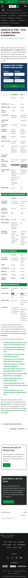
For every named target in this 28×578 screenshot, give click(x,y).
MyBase (2, 1)
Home (5, 542)
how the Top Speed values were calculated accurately (13, 410)
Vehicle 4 (17, 78)
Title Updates (5, 13)
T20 (22, 94)
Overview (11, 10)
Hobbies (20, 18)
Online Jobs (5, 23)
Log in (9, 1)
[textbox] (14, 519)
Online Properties (15, 23)
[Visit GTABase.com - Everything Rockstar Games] (13, 566)
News (10, 542)
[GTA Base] (14, 6)
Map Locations (15, 13)
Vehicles (24, 13)
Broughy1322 (5, 404)
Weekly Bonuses (6, 25)
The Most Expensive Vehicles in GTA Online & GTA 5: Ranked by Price (14, 349)
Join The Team (8, 502)
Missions (4, 18)
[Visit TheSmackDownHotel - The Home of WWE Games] (5, 566)
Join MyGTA (22, 2)
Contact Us (9, 571)
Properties (5, 20)
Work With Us (16, 573)
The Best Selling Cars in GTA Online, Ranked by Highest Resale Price (15, 392)
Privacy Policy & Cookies (19, 571)
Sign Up (6, 465)
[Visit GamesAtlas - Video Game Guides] (22, 566)
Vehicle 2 (17, 71)
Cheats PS (13, 20)
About (4, 571)
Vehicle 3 (6, 78)
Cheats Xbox (22, 20)
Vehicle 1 (6, 71)
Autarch (14, 94)
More (20, 547)
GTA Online (19, 10)
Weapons (4, 15)
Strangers (12, 18)
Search (10, 573)
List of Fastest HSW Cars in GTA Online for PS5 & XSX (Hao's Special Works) (15, 385)
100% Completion (23, 15)
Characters (12, 15)
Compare (14, 86)
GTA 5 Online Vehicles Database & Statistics (13, 38)
